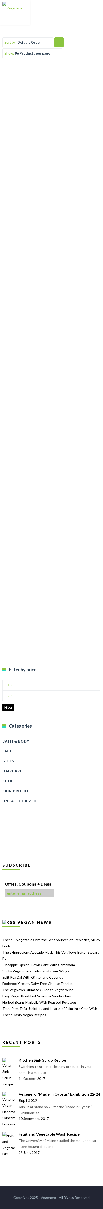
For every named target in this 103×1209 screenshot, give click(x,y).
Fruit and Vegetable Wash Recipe (49, 1134)
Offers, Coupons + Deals (28, 884)
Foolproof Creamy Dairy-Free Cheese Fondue (37, 983)
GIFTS (8, 761)
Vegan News (35, 922)
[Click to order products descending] (59, 42)
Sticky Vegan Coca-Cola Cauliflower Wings (35, 971)
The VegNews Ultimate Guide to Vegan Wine (38, 990)
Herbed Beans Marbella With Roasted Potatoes (39, 1002)
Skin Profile (16, 791)
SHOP (8, 781)
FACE (7, 751)
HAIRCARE (12, 771)
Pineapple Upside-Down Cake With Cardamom (38, 965)
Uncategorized (19, 801)
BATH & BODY (16, 741)
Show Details (51, 159)
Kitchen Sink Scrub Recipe (42, 1060)
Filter (8, 707)
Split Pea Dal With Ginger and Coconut (32, 977)
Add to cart (51, 146)
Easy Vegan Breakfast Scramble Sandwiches (36, 996)
